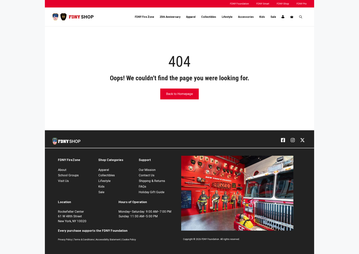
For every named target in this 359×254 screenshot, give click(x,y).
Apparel (191, 16)
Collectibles (208, 16)
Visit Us (63, 181)
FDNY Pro (302, 3)
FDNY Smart (262, 3)
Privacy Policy (65, 239)
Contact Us (146, 175)
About (62, 170)
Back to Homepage (179, 94)
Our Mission (147, 170)
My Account (283, 17)
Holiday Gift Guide (151, 192)
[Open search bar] (301, 17)
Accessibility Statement (108, 239)
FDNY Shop (283, 3)
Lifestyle (227, 16)
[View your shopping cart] (292, 16)
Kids (262, 16)
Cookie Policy (129, 239)
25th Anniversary (170, 16)
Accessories (246, 16)
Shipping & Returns (152, 181)
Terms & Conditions (84, 239)
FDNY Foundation (239, 3)
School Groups (68, 175)
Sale (273, 16)
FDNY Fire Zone (144, 16)
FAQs (142, 186)
